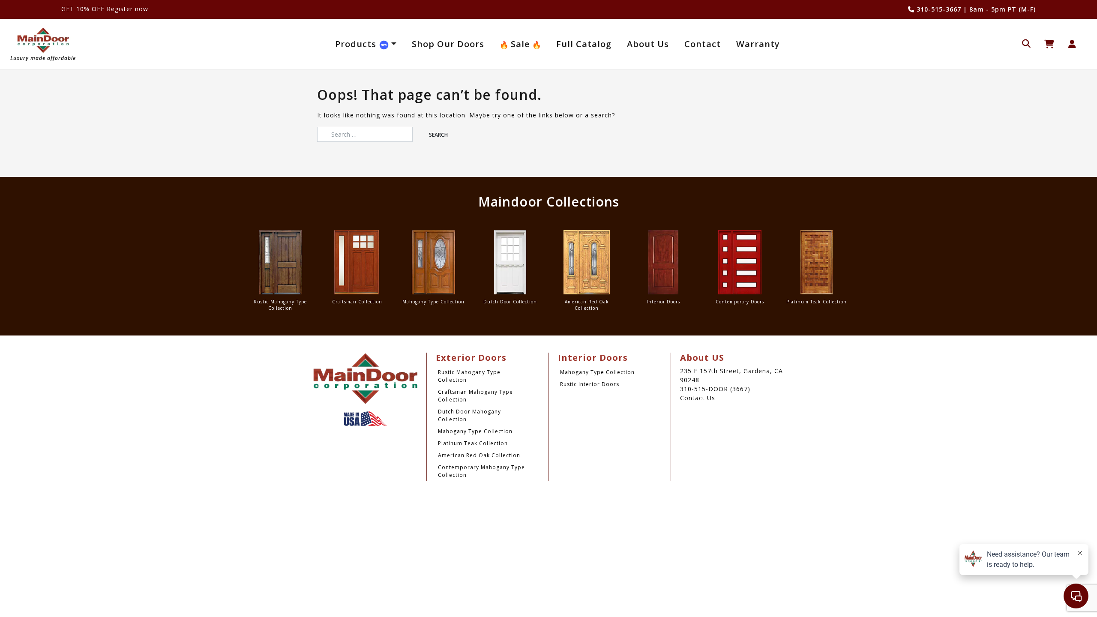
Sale (520, 44)
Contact (702, 44)
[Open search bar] (1026, 43)
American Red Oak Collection (479, 455)
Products (357, 44)
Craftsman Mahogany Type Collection (475, 395)
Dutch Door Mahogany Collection (469, 415)
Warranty (758, 44)
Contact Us (697, 398)
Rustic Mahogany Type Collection (469, 375)
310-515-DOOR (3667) (715, 389)
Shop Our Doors (448, 44)
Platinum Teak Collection (473, 443)
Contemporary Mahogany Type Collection (481, 471)
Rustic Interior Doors (589, 384)
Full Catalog (583, 44)
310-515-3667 (937, 9)
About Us (648, 44)
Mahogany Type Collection (475, 431)
